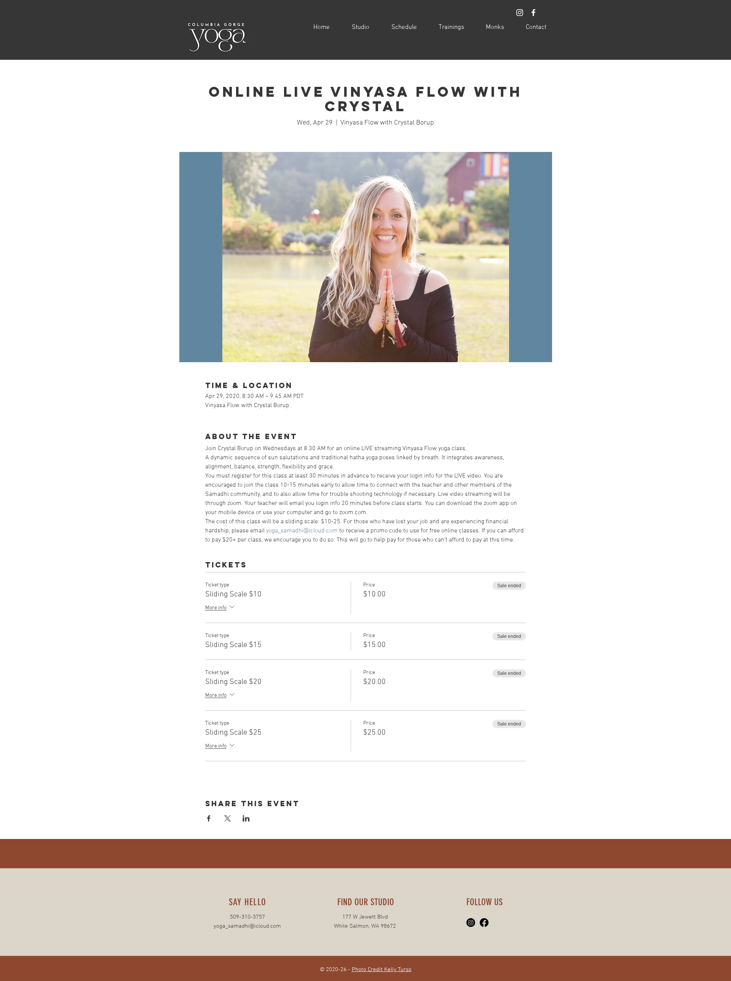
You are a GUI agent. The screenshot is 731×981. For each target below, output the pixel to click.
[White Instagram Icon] (519, 12)
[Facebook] (484, 922)
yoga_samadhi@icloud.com (247, 926)
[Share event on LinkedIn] (246, 818)
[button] (355, 27)
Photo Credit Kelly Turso (382, 969)
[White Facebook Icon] (533, 12)
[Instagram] (470, 922)
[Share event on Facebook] (208, 818)
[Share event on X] (227, 818)
